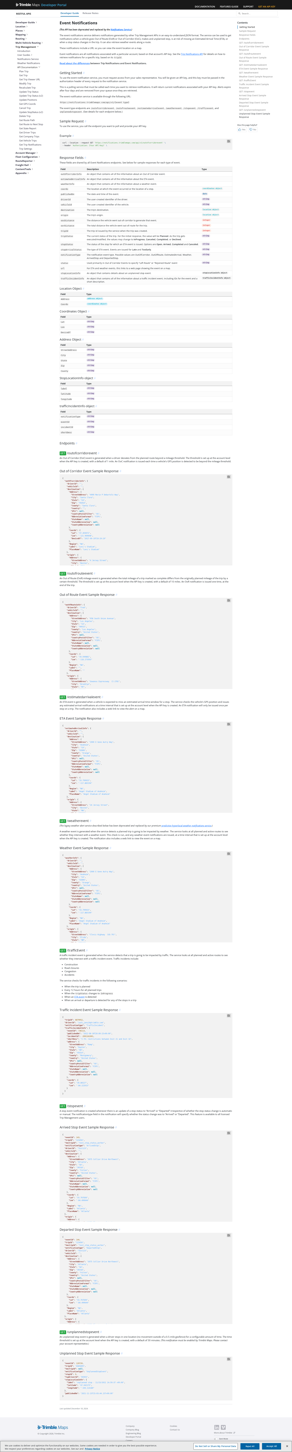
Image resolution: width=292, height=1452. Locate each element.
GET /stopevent (246, 91)
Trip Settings (25, 148)
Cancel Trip (25, 107)
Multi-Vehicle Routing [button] (28, 42)
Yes (243, 129)
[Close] (287, 1446)
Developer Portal (133, 1436)
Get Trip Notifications (30, 144)
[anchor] (84, 73)
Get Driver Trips (27, 132)
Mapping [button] (21, 34)
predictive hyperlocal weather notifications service (186, 825)
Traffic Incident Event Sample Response (254, 86)
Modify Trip (25, 83)
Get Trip (23, 75)
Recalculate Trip (27, 87)
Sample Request (247, 30)
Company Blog (132, 1429)
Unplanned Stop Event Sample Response (254, 115)
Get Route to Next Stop (31, 124)
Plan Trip (23, 71)
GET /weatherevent (248, 72)
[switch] (216, 1439)
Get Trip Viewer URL (29, 79)
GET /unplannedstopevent (252, 109)
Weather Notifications (28, 63)
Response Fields (247, 34)
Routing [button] (20, 38)
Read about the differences (75, 63)
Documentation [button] (205, 6)
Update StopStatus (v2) (31, 112)
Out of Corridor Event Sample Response (254, 48)
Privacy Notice (92, 1448)
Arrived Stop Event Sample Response (252, 97)
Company (130, 1426)
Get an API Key (266, 6)
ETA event (79, 996)
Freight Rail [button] (22, 164)
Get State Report (27, 128)
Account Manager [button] (26, 152)
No (254, 129)
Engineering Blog (133, 1433)
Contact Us (175, 1429)
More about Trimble (223, 1432)
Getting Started (247, 27)
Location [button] (20, 26)
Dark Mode (223, 1439)
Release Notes (90, 13)
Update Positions (28, 99)
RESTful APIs (23, 13)
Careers (129, 1440)
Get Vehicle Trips (28, 140)
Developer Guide (70, 13)
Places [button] (19, 30)
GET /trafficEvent (247, 80)
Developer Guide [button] (25, 22)
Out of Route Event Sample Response (252, 59)
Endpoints (244, 38)
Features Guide (229, 6)
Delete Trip (25, 116)
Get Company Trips (29, 136)
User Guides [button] (23, 54)
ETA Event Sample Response (253, 68)
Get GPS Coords (27, 103)
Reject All (250, 1446)
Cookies (173, 1426)
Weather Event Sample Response (256, 76)
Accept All (271, 1446)
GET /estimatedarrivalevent (253, 64)
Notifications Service (28, 59)
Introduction (23, 50)
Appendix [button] (21, 173)
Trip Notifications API (192, 53)
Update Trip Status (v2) (31, 95)
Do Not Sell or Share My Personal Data (215, 1446)
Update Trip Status (28, 91)
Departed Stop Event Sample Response (253, 104)
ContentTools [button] (23, 169)
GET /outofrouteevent (250, 53)
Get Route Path (27, 120)
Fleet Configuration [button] (27, 156)
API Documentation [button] (27, 67)
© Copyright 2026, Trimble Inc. (51, 1433)
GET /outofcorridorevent (251, 42)
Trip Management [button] (26, 46)
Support (248, 6)
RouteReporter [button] (24, 160)
